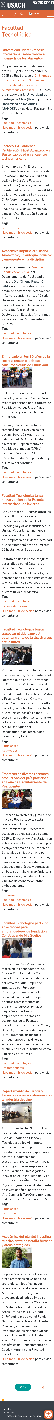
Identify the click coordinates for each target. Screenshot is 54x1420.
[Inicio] (12, 5)
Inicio (9, 1409)
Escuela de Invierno (15, 606)
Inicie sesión (26, 127)
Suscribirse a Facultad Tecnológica (3, 1400)
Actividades (10, 750)
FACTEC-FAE (11, 228)
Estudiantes (10, 746)
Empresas (8, 895)
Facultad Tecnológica (16, 123)
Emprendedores (13, 1068)
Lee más (9, 127)
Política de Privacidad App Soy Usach (25, 1416)
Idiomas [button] (35, 14)
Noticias (11, 1412)
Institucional (10, 1213)
